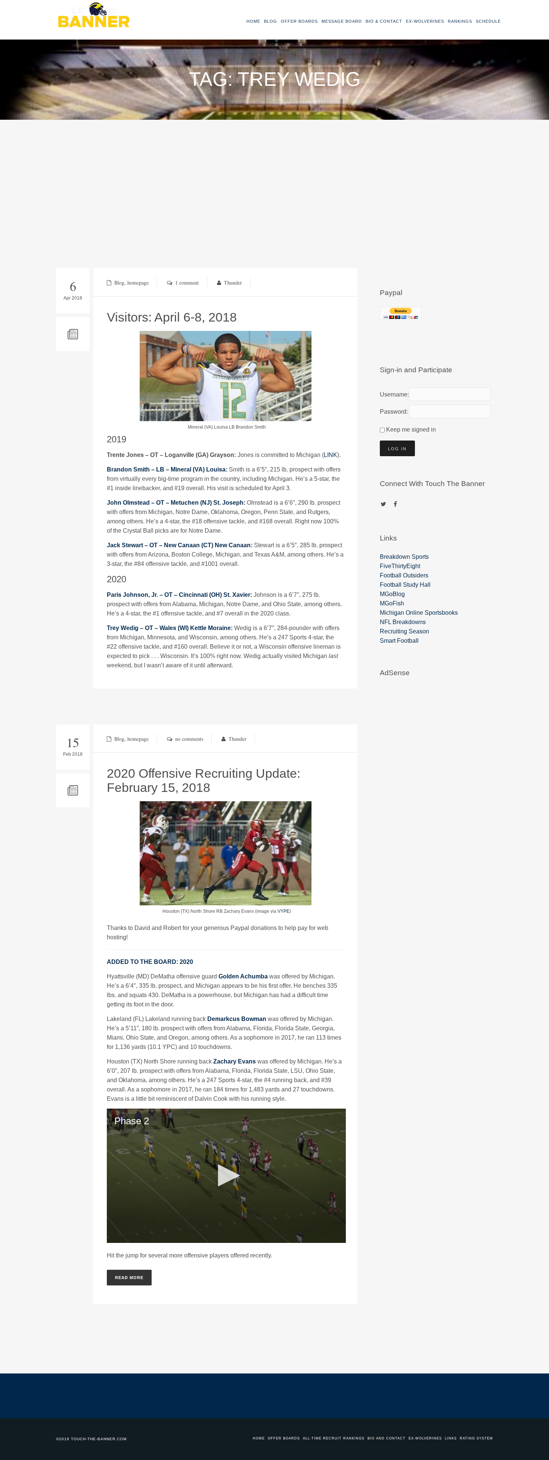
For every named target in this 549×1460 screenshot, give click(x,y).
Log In (397, 449)
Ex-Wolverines (425, 21)
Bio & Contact (384, 21)
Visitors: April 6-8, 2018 (172, 317)
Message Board (342, 21)
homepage (138, 282)
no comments (189, 738)
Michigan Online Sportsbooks (419, 613)
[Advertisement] (274, 175)
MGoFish (392, 603)
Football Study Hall (405, 585)
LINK (330, 455)
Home (253, 21)
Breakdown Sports (404, 557)
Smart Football (399, 640)
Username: (393, 394)
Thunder (233, 282)
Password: (393, 411)
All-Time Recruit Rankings (334, 1438)
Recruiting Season (404, 631)
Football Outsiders (404, 575)
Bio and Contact (386, 1438)
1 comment (187, 282)
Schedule (488, 21)
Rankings (460, 21)
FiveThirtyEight (400, 566)
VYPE (283, 911)
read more (129, 1277)
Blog (270, 21)
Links (451, 1438)
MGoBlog (392, 594)
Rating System (476, 1438)
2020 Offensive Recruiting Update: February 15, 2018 (203, 780)
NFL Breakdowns (403, 622)
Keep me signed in (411, 429)
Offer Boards (299, 21)
